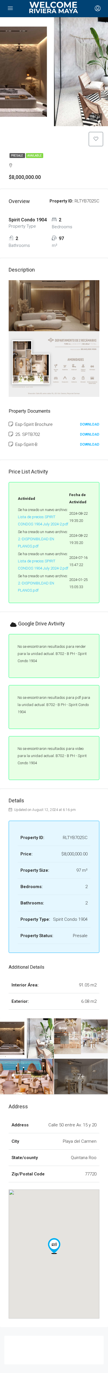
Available (34, 155)
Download (89, 424)
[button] (54, 1246)
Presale (17, 155)
